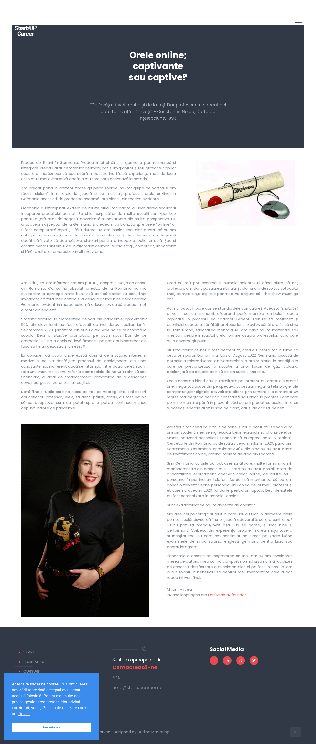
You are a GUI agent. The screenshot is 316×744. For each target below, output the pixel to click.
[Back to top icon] (295, 732)
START (29, 652)
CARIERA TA (33, 661)
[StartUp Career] (26, 24)
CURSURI (31, 671)
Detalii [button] (24, 714)
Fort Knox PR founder (227, 594)
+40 (116, 677)
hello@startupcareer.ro (136, 688)
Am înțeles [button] (51, 727)
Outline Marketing (153, 731)
